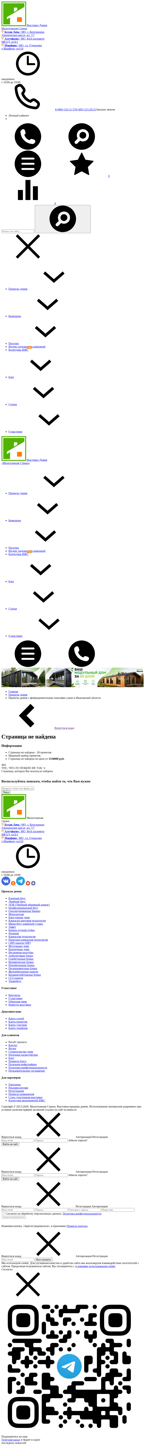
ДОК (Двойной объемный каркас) (29, 904)
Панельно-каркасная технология (28, 939)
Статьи (12, 404)
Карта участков (17, 1024)
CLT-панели (15, 977)
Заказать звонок (105, 109)
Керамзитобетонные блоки (24, 974)
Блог (11, 377)
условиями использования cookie (95, 1266)
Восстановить (43, 1259)
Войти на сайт (10, 1144)
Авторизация (100, 1206)
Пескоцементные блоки (22, 968)
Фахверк (13, 933)
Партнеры (14, 1084)
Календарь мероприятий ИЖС (26, 1100)
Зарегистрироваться (14, 1217)
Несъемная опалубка (20, 952)
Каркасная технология (22, 936)
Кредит (12, 1045)
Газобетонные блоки (20, 958)
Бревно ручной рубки (21, 930)
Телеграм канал (10, 1439)
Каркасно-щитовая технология (27, 920)
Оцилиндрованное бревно (24, 911)
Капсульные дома (19, 917)
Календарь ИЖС (18, 349)
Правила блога (17, 1061)
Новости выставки (19, 1004)
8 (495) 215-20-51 (86, 109)
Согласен (7, 1269)
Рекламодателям (18, 1087)
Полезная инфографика (22, 1064)
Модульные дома (18, 946)
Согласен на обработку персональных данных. (34, 1213)
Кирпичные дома (18, 949)
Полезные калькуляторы (23, 1054)
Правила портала (77, 1226)
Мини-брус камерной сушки (25, 923)
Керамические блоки (21, 962)
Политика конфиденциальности (27, 1067)
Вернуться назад (64, 727)
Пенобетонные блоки (21, 965)
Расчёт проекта (17, 1042)
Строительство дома (20, 1051)
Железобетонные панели (23, 971)
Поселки (13, 343)
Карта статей (16, 1018)
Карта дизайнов (18, 1028)
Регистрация (16, 1090)
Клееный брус (17, 898)
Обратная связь (17, 1001)
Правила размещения (21, 1094)
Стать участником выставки (25, 1097)
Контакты (14, 995)
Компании (14, 316)
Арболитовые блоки (20, 955)
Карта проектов (17, 1021)
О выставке (15, 431)
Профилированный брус (23, 907)
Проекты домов (17, 288)
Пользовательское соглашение (26, 1070)
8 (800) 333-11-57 (65, 109)
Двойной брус (17, 901)
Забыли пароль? (78, 1140)
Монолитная (16, 914)
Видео (12, 1048)
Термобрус (14, 981)
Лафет (12, 926)
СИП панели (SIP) (19, 942)
